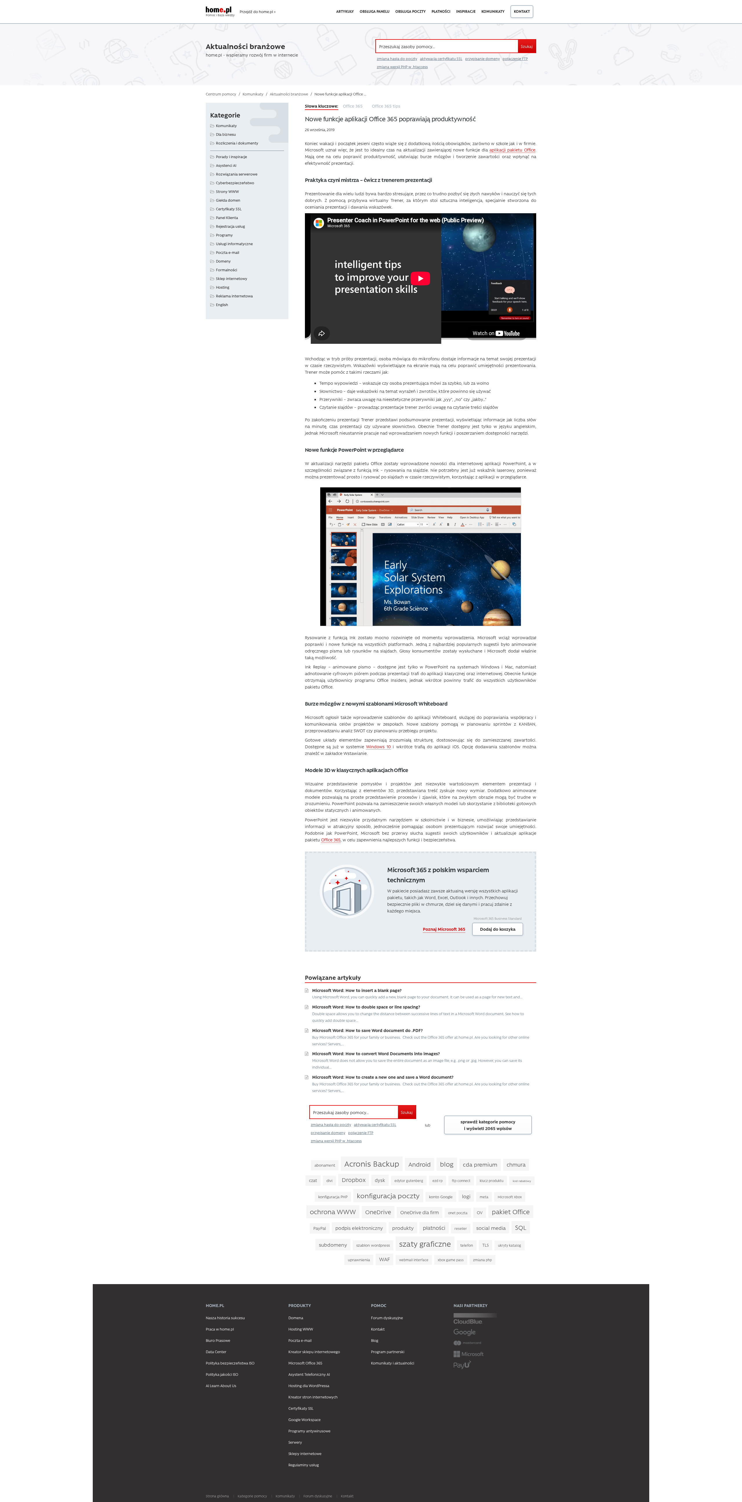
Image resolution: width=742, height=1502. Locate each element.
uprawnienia (359, 1259)
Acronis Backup (371, 1163)
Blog (374, 1340)
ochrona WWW (333, 1211)
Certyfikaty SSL (228, 208)
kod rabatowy (522, 1181)
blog (447, 1164)
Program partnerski (387, 1351)
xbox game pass (451, 1259)
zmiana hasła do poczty (397, 58)
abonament (324, 1165)
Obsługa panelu (375, 11)
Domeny (223, 261)
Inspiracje (466, 11)
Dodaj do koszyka (497, 929)
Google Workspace (304, 1419)
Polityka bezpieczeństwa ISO (230, 1362)
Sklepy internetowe (304, 1453)
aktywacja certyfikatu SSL (441, 58)
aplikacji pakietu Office (513, 150)
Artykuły (345, 11)
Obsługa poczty (410, 11)
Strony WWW (227, 191)
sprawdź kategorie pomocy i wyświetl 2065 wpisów (488, 1125)
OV (480, 1212)
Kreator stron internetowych (313, 1396)
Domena (295, 1317)
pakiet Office (511, 1211)
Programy (224, 234)
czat (313, 1180)
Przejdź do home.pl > (258, 12)
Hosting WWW (300, 1328)
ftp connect (461, 1180)
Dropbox (353, 1179)
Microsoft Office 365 (305, 1362)
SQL (520, 1227)
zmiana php (482, 1259)
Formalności (226, 269)
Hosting (222, 287)
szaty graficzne (425, 1243)
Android (419, 1164)
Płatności (441, 11)
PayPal (319, 1228)
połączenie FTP (515, 58)
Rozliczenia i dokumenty (237, 142)
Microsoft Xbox (510, 1196)
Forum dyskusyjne (387, 1317)
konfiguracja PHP (333, 1196)
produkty (403, 1227)
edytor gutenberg (408, 1180)
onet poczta (458, 1212)
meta (484, 1196)
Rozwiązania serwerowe (236, 173)
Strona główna (217, 1496)
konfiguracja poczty (388, 1195)
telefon (466, 1245)
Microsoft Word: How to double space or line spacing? (366, 1007)
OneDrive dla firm (419, 1212)
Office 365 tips (386, 106)
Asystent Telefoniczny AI (309, 1374)
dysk (380, 1180)
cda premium (480, 1164)
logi (466, 1196)
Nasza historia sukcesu (225, 1317)
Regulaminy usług (303, 1464)
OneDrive (378, 1212)
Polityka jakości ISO (222, 1374)
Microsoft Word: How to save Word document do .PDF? (367, 1030)
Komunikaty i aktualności (392, 1362)
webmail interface (413, 1259)
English (222, 304)
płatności (434, 1227)
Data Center (216, 1351)
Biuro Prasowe (218, 1340)
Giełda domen (228, 200)
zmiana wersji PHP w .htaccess (402, 66)
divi (329, 1180)
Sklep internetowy (231, 278)
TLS (485, 1245)
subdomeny (333, 1244)
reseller (460, 1228)
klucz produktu (491, 1180)
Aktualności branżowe (289, 93)
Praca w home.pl (220, 1328)
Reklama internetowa (234, 295)
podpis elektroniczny (359, 1228)
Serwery (295, 1442)
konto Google (441, 1196)
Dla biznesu (226, 134)
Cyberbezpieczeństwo (235, 182)
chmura (516, 1164)
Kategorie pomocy (252, 1496)
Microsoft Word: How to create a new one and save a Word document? (382, 1077)
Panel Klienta (227, 217)
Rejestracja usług (230, 226)
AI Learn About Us (221, 1385)
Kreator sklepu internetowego (314, 1351)
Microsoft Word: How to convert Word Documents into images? (376, 1053)
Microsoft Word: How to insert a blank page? (356, 990)
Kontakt (522, 11)
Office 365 (353, 106)
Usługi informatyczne (234, 243)
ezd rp (437, 1180)
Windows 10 (378, 746)
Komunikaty (493, 11)
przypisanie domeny (482, 58)
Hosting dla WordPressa (308, 1385)
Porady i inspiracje (231, 156)
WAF (384, 1259)
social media (491, 1227)
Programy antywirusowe (309, 1430)
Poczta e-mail (227, 252)
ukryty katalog (509, 1245)
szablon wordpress (373, 1245)
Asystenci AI (226, 165)
